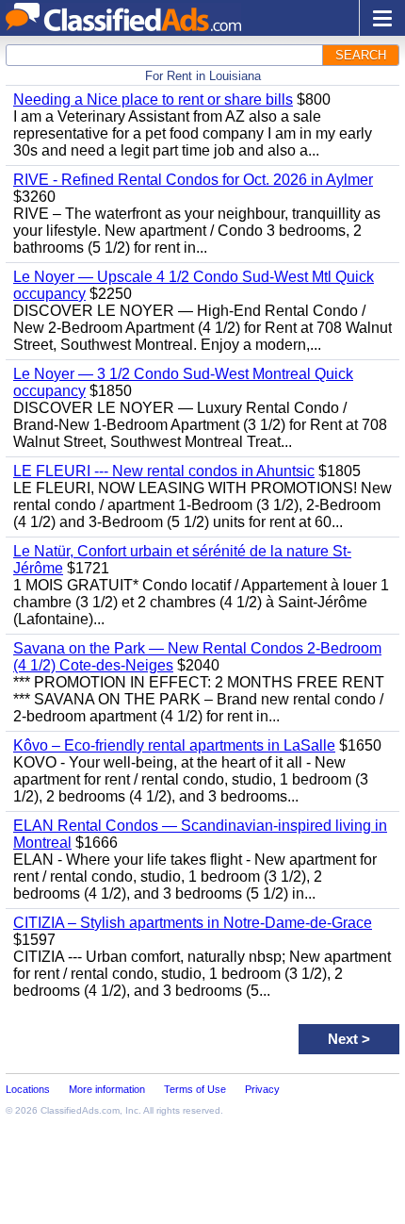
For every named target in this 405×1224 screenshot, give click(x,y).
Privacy (262, 1089)
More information (107, 1089)
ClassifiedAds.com (80, 1110)
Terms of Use (195, 1089)
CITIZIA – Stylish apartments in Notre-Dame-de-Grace (192, 923)
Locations (28, 1089)
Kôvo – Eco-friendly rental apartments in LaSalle (174, 745)
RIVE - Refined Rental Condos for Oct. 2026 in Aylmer (193, 180)
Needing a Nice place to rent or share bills (153, 99)
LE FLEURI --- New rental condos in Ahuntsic (164, 471)
